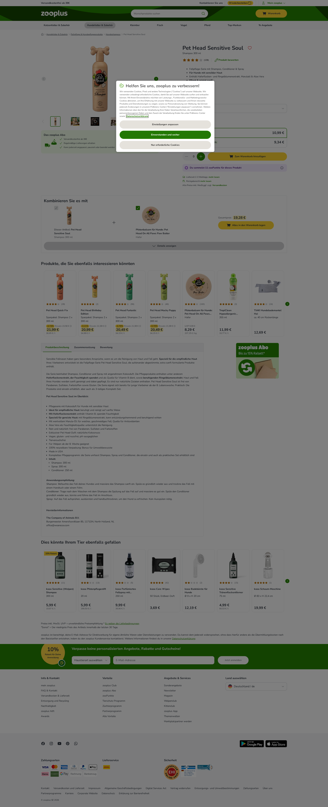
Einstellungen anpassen (165, 124)
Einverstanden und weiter (165, 134)
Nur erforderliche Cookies (165, 145)
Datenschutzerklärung (137, 116)
